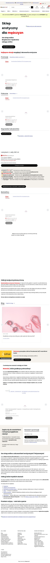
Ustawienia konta (4, 536)
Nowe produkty (4, 534)
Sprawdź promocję (6, 133)
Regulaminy (36, 539)
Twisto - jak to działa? (39, 544)
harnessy (17, 283)
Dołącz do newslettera (31, 437)
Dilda (19, 535)
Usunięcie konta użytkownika (7, 544)
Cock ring (20, 541)
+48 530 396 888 (19, 2)
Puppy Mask (20, 542)
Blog (2, 533)
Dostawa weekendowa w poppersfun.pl (39, 537)
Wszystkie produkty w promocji (16, 57)
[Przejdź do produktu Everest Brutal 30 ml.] (20, 106)
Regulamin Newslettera (39, 546)
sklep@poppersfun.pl (10, 2)
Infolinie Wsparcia (4, 541)
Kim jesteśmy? (4, 552)
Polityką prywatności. (33, 442)
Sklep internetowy (23, 561)
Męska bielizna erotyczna (7, 283)
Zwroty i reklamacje (38, 541)
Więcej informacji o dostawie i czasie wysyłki (14, 186)
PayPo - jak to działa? (38, 542)
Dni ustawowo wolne (5, 540)
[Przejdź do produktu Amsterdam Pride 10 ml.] (20, 70)
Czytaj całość (6, 338)
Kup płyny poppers (8, 47)
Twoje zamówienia (5, 538)
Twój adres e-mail (28, 434)
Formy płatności (37, 540)
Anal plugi (20, 534)
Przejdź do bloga (9, 303)
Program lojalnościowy (5, 539)
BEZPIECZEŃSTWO (38, 533)
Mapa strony (3, 556)
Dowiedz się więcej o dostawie (22, 359)
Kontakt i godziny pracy (6, 555)
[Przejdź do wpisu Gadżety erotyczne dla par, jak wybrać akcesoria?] (21, 320)
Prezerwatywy (20, 540)
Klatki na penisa (21, 536)
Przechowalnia (4, 535)
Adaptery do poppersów (9, 487)
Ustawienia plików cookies (6, 542)
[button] (32, 7)
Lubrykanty (20, 538)
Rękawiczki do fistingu (22, 544)
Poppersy (5, 486)
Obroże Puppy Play (21, 539)
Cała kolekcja (13, 93)
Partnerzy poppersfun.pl (6, 554)
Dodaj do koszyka (19, 165)
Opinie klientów (4, 553)
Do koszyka (8, 88)
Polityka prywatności (38, 545)
